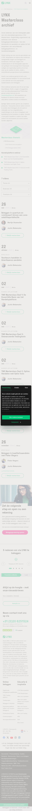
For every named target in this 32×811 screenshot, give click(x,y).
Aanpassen (15, 422)
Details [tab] (16, 387)
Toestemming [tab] (6, 387)
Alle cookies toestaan (16, 417)
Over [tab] (26, 387)
